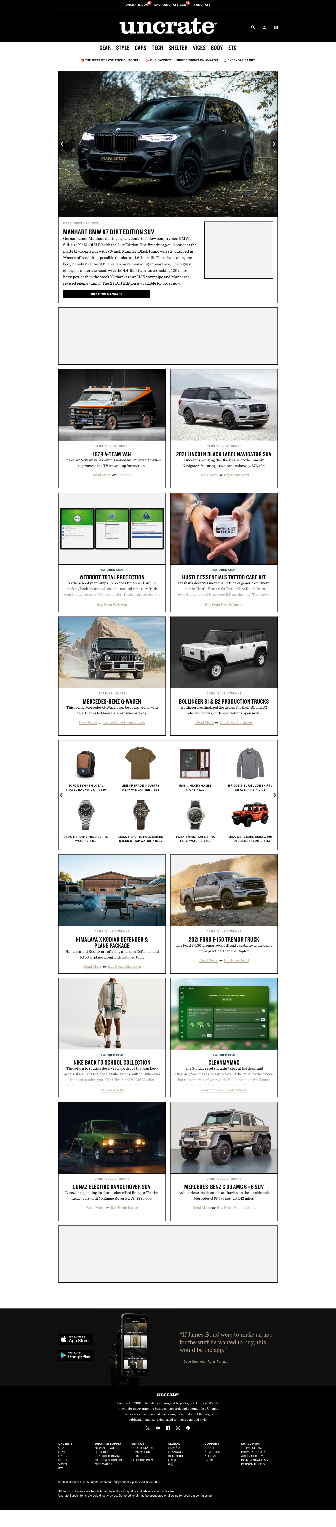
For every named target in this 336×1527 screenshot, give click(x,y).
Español (175, 1448)
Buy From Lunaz (124, 1207)
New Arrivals (106, 1448)
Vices (199, 47)
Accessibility (252, 1456)
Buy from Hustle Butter (224, 604)
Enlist (210, 1460)
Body (217, 47)
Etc (232, 47)
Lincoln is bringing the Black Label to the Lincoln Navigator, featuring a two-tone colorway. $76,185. (224, 463)
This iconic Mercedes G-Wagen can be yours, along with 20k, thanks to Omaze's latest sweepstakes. (112, 710)
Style (123, 47)
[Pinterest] (188, 1428)
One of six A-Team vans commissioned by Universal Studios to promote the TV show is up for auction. (112, 463)
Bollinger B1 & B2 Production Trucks (224, 701)
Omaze (120, 693)
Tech (157, 47)
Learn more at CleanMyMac (224, 1090)
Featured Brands (109, 1456)
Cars (141, 47)
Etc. (61, 1468)
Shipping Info (142, 1460)
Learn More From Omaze (124, 722)
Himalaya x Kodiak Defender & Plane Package (112, 942)
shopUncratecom (170, 5)
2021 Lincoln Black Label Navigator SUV (224, 454)
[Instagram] (178, 1428)
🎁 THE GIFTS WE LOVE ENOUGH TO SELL (111, 60)
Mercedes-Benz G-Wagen (112, 701)
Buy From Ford (236, 475)
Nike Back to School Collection (112, 1062)
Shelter (178, 47)
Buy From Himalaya (124, 966)
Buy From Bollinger (236, 722)
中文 (171, 1464)
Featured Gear (112, 570)
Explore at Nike (112, 1090)
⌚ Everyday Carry (239, 60)
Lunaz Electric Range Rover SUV (112, 1187)
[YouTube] (158, 1428)
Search (253, 27)
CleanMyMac (224, 1062)
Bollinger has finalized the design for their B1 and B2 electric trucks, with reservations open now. (224, 710)
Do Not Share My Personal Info (255, 1462)
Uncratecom (137, 5)
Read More (102, 475)
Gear (105, 47)
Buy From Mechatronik (236, 1207)
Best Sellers (106, 1452)
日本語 (172, 1460)
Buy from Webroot (112, 604)
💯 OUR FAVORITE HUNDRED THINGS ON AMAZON (182, 60)
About (210, 1448)
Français (175, 1452)
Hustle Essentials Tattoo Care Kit (224, 577)
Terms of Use (252, 1448)
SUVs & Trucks (86, 223)
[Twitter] (148, 1428)
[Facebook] (168, 1428)
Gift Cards (103, 1464)
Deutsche (176, 1456)
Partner (106, 693)
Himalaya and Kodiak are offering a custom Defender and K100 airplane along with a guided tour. (112, 954)
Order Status (142, 1448)
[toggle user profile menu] (264, 27)
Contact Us (140, 1452)
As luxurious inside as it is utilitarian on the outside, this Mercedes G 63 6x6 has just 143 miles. (224, 1195)
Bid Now (124, 475)
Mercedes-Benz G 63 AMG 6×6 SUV (224, 1187)
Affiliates (213, 1456)
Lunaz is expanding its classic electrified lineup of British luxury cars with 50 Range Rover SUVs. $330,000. (112, 1195)
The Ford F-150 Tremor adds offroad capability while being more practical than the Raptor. (224, 948)
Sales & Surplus (108, 1460)
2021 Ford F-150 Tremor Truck (224, 939)
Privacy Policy (253, 1452)
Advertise (213, 1452)
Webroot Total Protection (112, 577)
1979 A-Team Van (112, 454)
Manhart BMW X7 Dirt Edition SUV (108, 231)
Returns (138, 1456)
